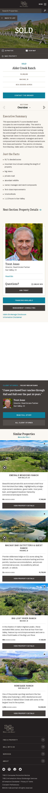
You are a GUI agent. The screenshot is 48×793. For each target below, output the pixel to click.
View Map (32, 51)
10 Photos (9, 51)
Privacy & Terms (27, 782)
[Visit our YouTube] (3, 769)
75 (40, 468)
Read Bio (9, 276)
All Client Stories (24, 423)
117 (40, 538)
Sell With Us (9, 747)
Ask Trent (24, 290)
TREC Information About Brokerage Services (19, 778)
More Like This (23, 437)
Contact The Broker (24, 95)
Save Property (11, 56)
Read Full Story (24, 415)
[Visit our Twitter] (20, 769)
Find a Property (10, 740)
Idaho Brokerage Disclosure (14, 314)
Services (7, 754)
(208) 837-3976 (38, 284)
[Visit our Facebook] (14, 769)
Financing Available (24, 300)
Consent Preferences (10, 785)
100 (40, 611)
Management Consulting (24, 308)
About (6, 761)
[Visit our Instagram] (9, 769)
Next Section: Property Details (20, 209)
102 (40, 678)
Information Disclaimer (12, 317)
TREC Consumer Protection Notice (16, 775)
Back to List (10, 18)
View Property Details (24, 506)
